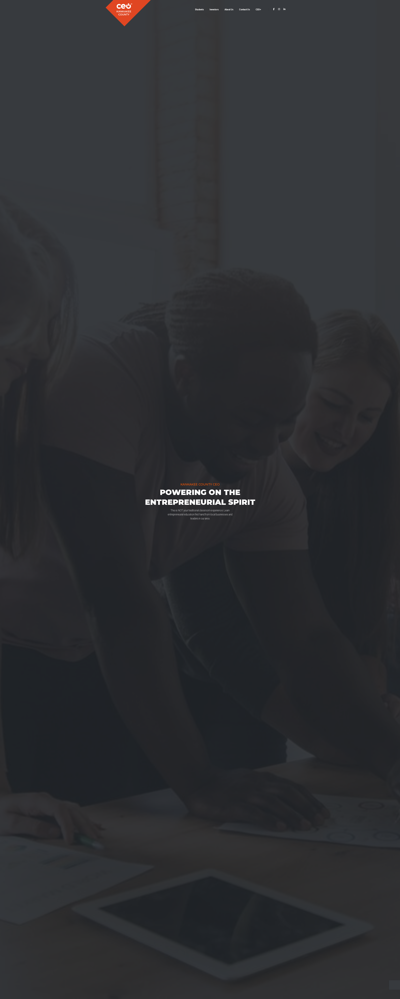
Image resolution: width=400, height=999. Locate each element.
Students (199, 9)
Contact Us (244, 9)
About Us (229, 9)
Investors (214, 9)
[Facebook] (273, 9)
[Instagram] (279, 9)
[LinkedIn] (284, 9)
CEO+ (258, 9)
